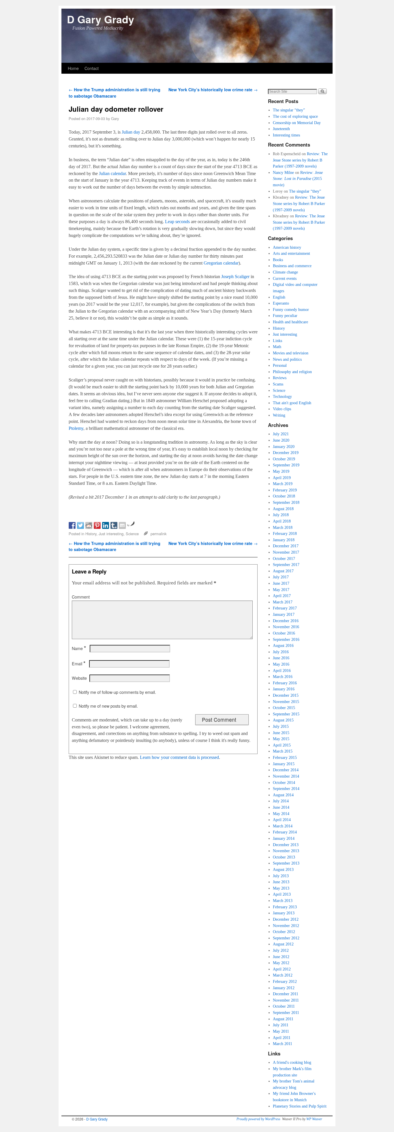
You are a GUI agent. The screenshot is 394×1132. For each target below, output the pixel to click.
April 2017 (282, 595)
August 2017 (283, 571)
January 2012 (283, 987)
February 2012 (285, 981)
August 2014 (283, 795)
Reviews (279, 377)
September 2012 (286, 938)
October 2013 (284, 857)
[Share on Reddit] (88, 525)
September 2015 (286, 714)
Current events (285, 278)
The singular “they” (289, 110)
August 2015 (283, 720)
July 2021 (281, 434)
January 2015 (283, 763)
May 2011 (281, 1031)
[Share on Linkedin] (105, 525)
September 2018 (286, 502)
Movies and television (290, 353)
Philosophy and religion (292, 371)
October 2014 (284, 782)
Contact (92, 68)
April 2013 (282, 894)
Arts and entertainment (291, 253)
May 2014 (281, 813)
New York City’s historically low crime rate (213, 89)
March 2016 (282, 676)
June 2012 (281, 956)
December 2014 (286, 770)
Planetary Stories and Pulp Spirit (300, 1106)
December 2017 (286, 546)
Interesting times (286, 135)
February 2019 (285, 490)
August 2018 (283, 508)
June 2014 (281, 807)
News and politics (287, 359)
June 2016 (281, 658)
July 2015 (281, 726)
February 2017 (285, 608)
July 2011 (280, 1025)
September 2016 (286, 639)
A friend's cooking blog (292, 1062)
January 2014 (283, 838)
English (279, 297)
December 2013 (286, 844)
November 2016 (286, 626)
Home (73, 68)
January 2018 (283, 539)
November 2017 (286, 552)
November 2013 (286, 850)
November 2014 (286, 776)
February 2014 (285, 832)
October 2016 (284, 633)
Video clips (282, 409)
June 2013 (281, 882)
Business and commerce (292, 265)
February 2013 (285, 907)
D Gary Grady (100, 19)
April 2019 (282, 477)
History (90, 533)
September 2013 (286, 863)
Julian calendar (112, 173)
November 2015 (286, 701)
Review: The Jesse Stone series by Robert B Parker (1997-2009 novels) (300, 159)
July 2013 (281, 875)
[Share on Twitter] (80, 525)
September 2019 (286, 465)
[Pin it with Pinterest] (97, 525)
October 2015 (284, 707)
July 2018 (281, 514)
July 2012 (281, 950)
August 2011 (283, 1019)
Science (132, 533)
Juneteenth (281, 128)
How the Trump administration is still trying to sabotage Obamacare (114, 93)
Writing (279, 415)
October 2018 (284, 496)
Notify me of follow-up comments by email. (117, 692)
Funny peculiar (285, 315)
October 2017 (284, 558)
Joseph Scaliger (235, 276)
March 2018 (282, 527)
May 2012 (281, 962)
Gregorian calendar (221, 263)
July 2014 (281, 801)
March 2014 (282, 826)
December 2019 (286, 452)
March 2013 (282, 900)
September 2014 (286, 788)
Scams (278, 384)
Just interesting (111, 533)
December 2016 (286, 620)
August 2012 (283, 944)
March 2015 (282, 751)
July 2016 (281, 651)
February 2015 (285, 757)
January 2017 (283, 614)
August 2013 (283, 869)
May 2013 (281, 888)
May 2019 (281, 471)
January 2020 (283, 446)
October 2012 (284, 931)
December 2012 (286, 919)
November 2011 (286, 1000)
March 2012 (282, 975)
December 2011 (285, 994)
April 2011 (281, 1037)
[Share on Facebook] (72, 525)
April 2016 (282, 670)
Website (79, 678)
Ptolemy (76, 428)
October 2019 (284, 459)
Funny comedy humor (291, 309)
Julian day (131, 132)
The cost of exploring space (295, 116)
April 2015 (282, 745)
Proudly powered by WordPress (258, 1119)
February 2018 (285, 533)
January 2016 (283, 689)
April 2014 (282, 819)
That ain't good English (292, 402)
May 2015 (281, 738)
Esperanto (281, 303)
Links (277, 340)
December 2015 (286, 695)
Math (277, 346)
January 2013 (283, 913)
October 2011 (284, 1006)
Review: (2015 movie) (298, 178)
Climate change (285, 272)
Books (278, 259)
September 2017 (286, 564)
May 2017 (281, 589)
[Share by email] (122, 525)
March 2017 (282, 602)
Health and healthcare (290, 322)
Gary (115, 118)
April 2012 (282, 969)
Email (78, 663)
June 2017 (281, 583)
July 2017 (281, 577)
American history (287, 247)
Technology (282, 396)
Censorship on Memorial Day (297, 122)
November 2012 (286, 925)
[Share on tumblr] (113, 525)
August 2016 (283, 645)
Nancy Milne (283, 172)
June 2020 (281, 440)
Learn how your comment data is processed (179, 757)
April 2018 (282, 521)
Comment (81, 597)
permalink (158, 533)
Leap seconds (177, 221)
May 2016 (281, 664)
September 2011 (286, 1012)
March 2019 (282, 483)
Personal (280, 365)
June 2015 (281, 732)
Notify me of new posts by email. (108, 706)
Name (79, 648)
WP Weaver (314, 1119)
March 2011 (282, 1043)
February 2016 (285, 683)
